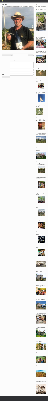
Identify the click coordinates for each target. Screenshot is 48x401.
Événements (28, 1)
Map (24, 1)
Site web (3, 74)
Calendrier (32, 1)
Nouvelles (15, 1)
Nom (2, 69)
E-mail (3, 72)
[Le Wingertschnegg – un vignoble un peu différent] (2, 1)
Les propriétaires (20, 1)
